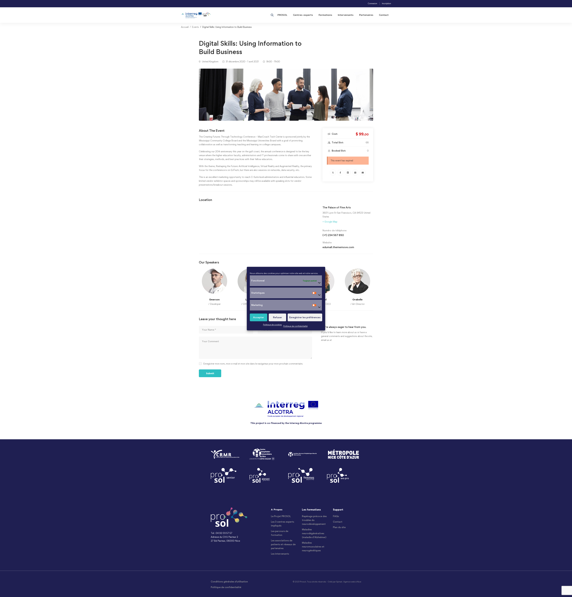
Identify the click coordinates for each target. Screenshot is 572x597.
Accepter (258, 317)
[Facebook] (340, 172)
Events (195, 27)
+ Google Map (329, 221)
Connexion (372, 3)
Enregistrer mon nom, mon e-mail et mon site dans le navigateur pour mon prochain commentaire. (253, 363)
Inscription (386, 3)
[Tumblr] (355, 172)
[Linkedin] (348, 172)
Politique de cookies (272, 324)
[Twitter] (333, 172)
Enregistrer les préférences (305, 317)
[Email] (363, 172)
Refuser (277, 317)
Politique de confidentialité (295, 326)
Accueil (185, 27)
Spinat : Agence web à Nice (348, 581)
